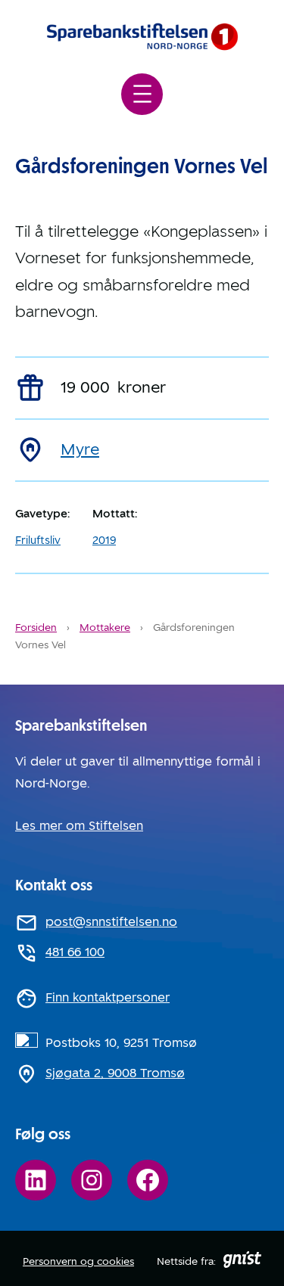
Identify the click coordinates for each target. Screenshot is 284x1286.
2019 (104, 540)
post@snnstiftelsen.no (111, 922)
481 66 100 (75, 952)
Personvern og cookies (78, 1261)
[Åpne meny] (142, 94)
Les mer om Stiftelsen (79, 826)
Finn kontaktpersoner (107, 997)
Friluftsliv (38, 540)
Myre (80, 449)
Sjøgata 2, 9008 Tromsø (115, 1073)
